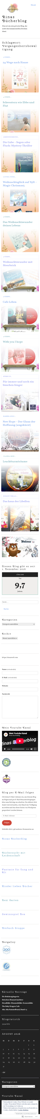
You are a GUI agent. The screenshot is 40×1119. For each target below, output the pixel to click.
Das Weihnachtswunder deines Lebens (18, 223)
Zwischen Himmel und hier (12, 1000)
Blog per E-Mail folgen (18, 792)
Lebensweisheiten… (11, 137)
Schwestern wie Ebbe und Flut (18, 104)
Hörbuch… (7, 376)
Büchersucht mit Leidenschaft (13, 854)
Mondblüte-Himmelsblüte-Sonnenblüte (17, 1003)
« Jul (3, 1072)
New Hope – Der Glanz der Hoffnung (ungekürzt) (19, 423)
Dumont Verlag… (10, 496)
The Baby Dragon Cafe (11, 1006)
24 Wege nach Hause (15, 62)
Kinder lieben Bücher (17, 886)
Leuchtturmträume (15, 461)
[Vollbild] (35, 749)
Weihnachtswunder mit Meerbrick (17, 263)
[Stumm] (31, 749)
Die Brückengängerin (10, 997)
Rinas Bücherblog (14, 19)
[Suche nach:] (20, 602)
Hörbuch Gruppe (13, 928)
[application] (20, 741)
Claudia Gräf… (9, 456)
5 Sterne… (7, 57)
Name (9, 669)
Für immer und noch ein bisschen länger (18, 383)
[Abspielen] (5, 749)
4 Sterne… (7, 97)
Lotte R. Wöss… (9, 177)
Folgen (6, 823)
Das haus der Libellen (16, 501)
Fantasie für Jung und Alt (17, 871)
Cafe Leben (9, 302)
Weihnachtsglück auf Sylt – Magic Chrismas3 (20, 183)
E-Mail (9, 678)
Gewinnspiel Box (13, 914)
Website (5, 686)
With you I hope (13, 342)
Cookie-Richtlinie (23, 1110)
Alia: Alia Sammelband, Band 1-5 (14, 1009)
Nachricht (6, 694)
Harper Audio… (9, 416)
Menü (33, 5)
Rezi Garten (10, 900)
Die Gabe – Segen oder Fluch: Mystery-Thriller (18, 144)
